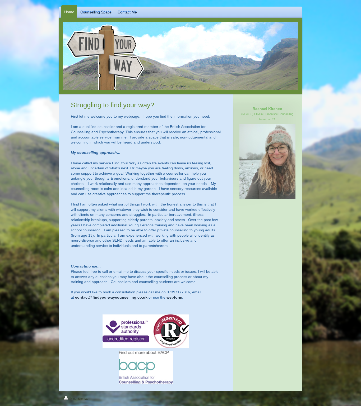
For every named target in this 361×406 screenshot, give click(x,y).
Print (72, 398)
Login (293, 397)
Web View (290, 401)
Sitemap (83, 398)
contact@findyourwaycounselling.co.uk (111, 297)
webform (174, 297)
